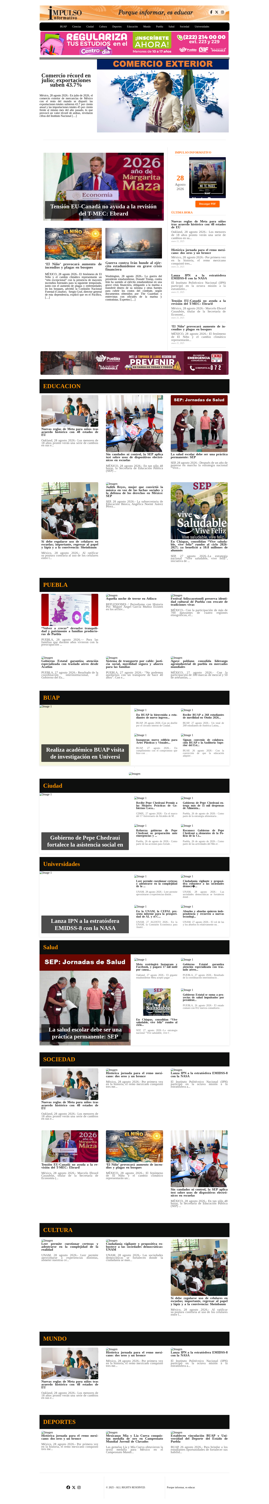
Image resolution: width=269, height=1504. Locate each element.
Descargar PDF (207, 203)
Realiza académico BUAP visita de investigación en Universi (85, 753)
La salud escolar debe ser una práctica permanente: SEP (85, 1033)
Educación (132, 26)
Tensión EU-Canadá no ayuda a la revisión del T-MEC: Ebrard (103, 210)
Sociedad (184, 26)
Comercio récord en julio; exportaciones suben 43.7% (66, 80)
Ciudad (90, 26)
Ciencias (76, 26)
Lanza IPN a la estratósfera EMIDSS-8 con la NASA (85, 924)
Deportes (117, 26)
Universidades (202, 26)
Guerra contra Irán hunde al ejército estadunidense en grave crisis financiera (133, 266)
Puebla (159, 26)
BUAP (63, 26)
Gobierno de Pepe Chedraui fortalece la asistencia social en (85, 841)
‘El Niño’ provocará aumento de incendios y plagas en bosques (73, 265)
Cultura (103, 26)
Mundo (147, 26)
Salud (171, 26)
